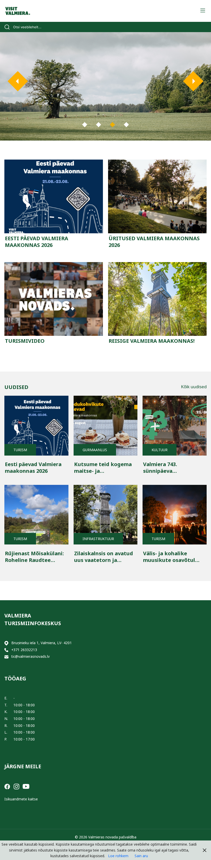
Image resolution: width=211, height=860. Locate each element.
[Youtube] (26, 785)
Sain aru (141, 855)
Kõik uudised (194, 387)
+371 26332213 (24, 649)
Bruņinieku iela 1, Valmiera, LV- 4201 (41, 642)
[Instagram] (16, 785)
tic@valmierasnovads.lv (30, 656)
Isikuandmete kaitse (21, 799)
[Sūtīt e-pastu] (6, 657)
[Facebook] (7, 785)
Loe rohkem (118, 855)
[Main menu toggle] (202, 10)
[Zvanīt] (6, 650)
